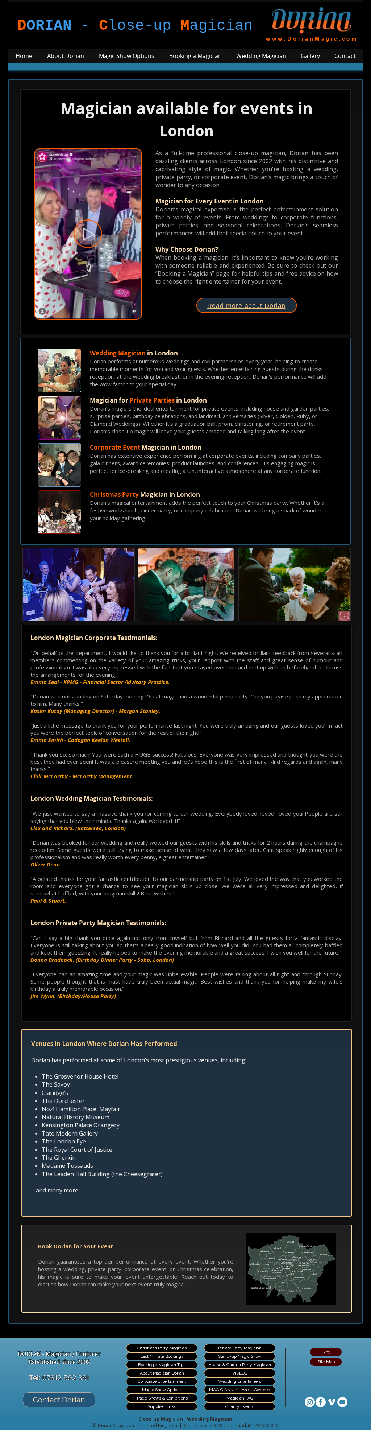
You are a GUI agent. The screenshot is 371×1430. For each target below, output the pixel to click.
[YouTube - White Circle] (342, 1402)
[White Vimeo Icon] (331, 1402)
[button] (132, 311)
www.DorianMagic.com (312, 39)
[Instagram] (310, 1402)
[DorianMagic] (321, 1402)
